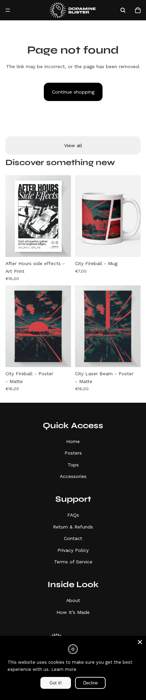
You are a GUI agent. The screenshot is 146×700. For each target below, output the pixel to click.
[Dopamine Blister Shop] (72, 10)
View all (73, 145)
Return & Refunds (73, 526)
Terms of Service (73, 561)
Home (73, 441)
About (73, 600)
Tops (73, 464)
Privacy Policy (73, 550)
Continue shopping (73, 92)
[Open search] (122, 10)
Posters (73, 453)
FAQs (73, 515)
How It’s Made (73, 612)
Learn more (63, 669)
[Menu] (8, 10)
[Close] (139, 642)
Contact (73, 538)
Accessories (73, 476)
